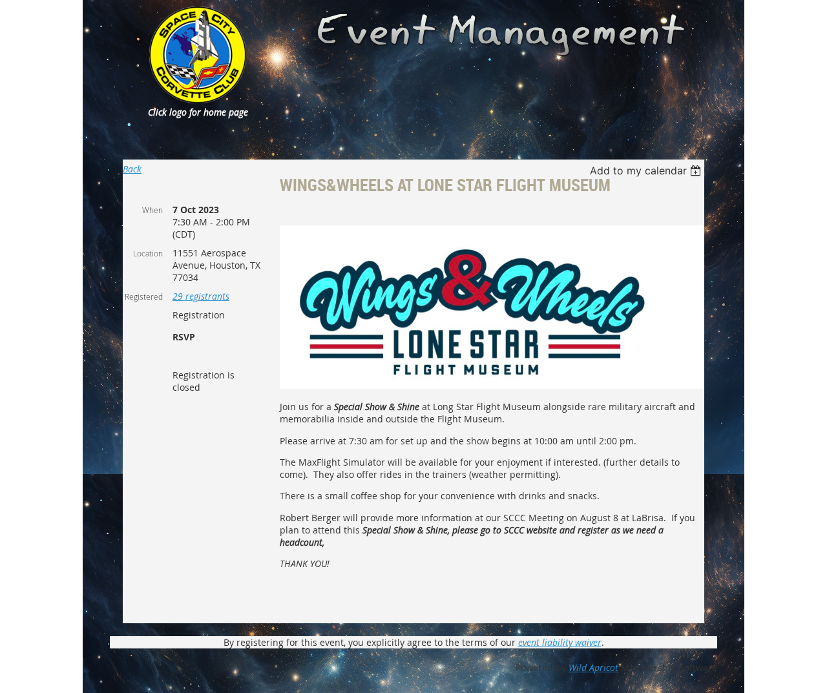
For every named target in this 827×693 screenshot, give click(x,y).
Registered (144, 296)
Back (132, 169)
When (152, 210)
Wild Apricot (593, 667)
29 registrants (201, 296)
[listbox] (647, 170)
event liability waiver (560, 642)
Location (148, 253)
